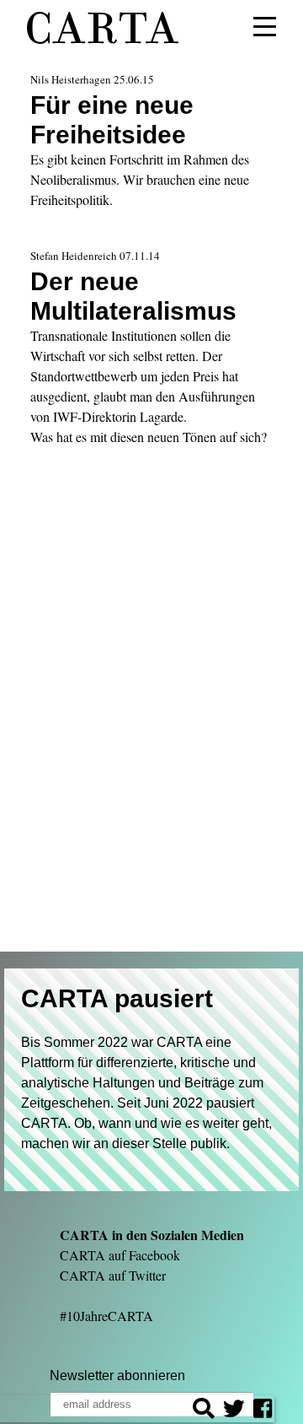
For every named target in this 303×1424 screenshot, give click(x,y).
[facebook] (262, 1411)
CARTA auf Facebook (120, 1255)
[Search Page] (203, 1411)
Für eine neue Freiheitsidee (112, 119)
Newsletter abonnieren (117, 1375)
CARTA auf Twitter (113, 1275)
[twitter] (234, 1411)
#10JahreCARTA (106, 1315)
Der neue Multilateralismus (133, 296)
